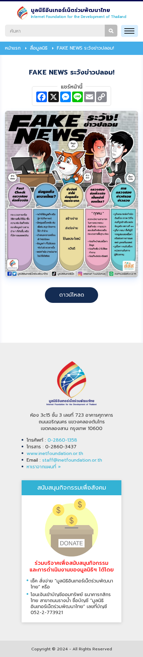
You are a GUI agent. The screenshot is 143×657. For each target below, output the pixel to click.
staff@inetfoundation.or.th (72, 460)
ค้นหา (111, 31)
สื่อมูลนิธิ (39, 48)
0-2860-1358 (62, 440)
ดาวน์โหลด (71, 295)
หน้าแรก (13, 48)
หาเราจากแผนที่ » (44, 466)
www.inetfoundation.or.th (55, 453)
